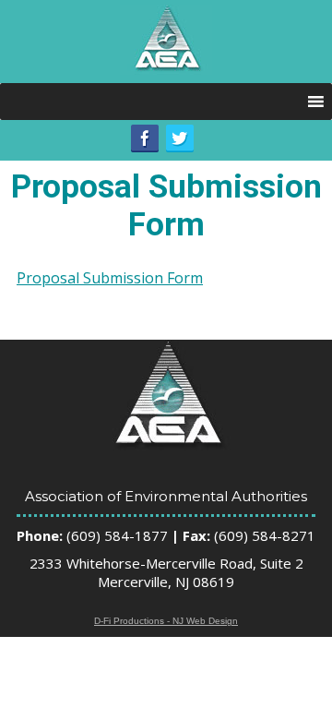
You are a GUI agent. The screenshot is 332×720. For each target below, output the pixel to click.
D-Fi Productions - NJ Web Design (166, 621)
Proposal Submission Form (110, 278)
